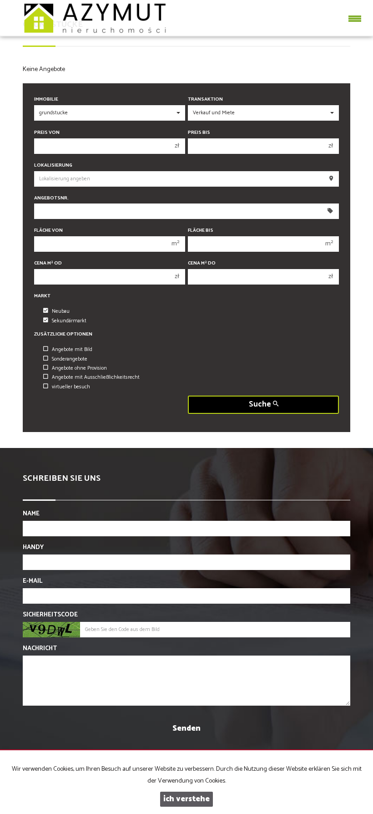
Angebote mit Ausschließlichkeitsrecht (96, 377)
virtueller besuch (71, 387)
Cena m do (202, 263)
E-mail (32, 581)
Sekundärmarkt (69, 321)
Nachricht (40, 648)
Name (31, 514)
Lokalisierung (53, 165)
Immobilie (46, 99)
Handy (33, 547)
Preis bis (199, 132)
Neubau (61, 311)
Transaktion (205, 99)
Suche (261, 404)
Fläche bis (200, 230)
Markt (42, 296)
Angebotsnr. (51, 198)
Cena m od (48, 263)
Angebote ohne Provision (79, 368)
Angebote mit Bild (72, 350)
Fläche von (48, 230)
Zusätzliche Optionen (63, 334)
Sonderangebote (69, 359)
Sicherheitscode (50, 615)
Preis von (47, 132)
